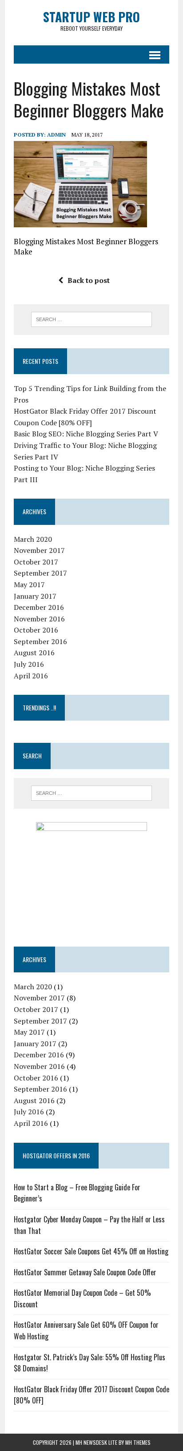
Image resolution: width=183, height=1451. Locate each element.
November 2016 (39, 619)
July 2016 (29, 664)
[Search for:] (91, 318)
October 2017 (36, 562)
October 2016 (36, 630)
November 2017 (39, 550)
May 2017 (29, 584)
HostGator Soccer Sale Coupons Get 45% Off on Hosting (91, 1251)
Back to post (89, 280)
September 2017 (40, 573)
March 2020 (33, 539)
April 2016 (31, 676)
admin (56, 134)
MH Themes (138, 1442)
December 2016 (39, 607)
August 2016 (34, 652)
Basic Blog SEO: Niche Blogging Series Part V (86, 434)
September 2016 (40, 641)
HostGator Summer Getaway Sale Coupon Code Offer (85, 1272)
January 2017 (35, 596)
